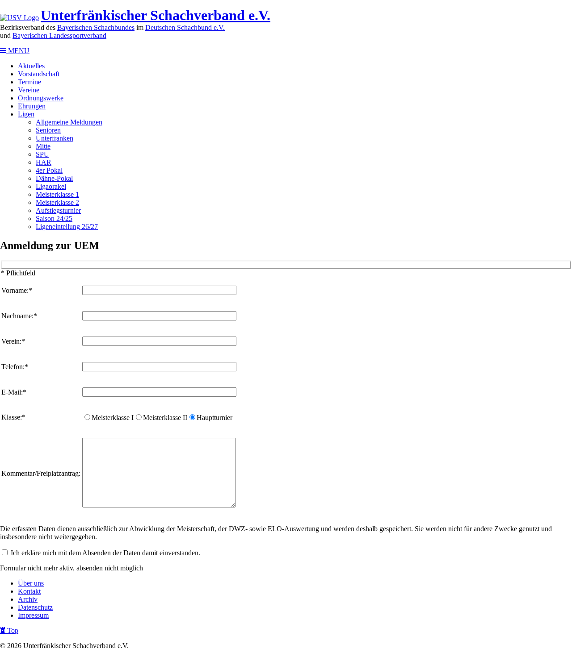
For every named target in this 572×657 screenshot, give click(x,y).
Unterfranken (54, 138)
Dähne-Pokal (54, 178)
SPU (42, 154)
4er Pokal (49, 170)
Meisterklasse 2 (57, 202)
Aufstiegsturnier (58, 210)
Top (11, 630)
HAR (43, 162)
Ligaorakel (51, 186)
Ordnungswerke (40, 98)
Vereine (28, 90)
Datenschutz (35, 607)
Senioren (48, 130)
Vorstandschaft (38, 74)
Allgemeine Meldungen (69, 122)
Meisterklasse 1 (57, 194)
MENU (17, 50)
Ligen (26, 114)
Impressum (33, 615)
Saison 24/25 (54, 218)
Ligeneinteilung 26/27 (67, 226)
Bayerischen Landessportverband (59, 35)
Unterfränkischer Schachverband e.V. (155, 15)
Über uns (31, 583)
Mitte (43, 146)
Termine (29, 82)
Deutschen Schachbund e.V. (185, 27)
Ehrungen (32, 106)
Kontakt (29, 591)
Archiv (28, 599)
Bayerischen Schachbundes (96, 27)
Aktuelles (31, 66)
